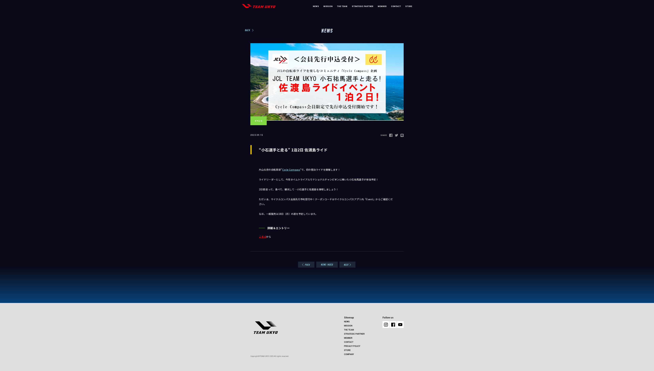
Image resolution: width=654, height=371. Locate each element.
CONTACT (396, 6)
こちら (262, 236)
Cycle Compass (291, 169)
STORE (408, 6)
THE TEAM (342, 6)
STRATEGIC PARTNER (362, 6)
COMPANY (349, 354)
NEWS (316, 6)
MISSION (328, 6)
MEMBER (382, 6)
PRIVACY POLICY (352, 346)
